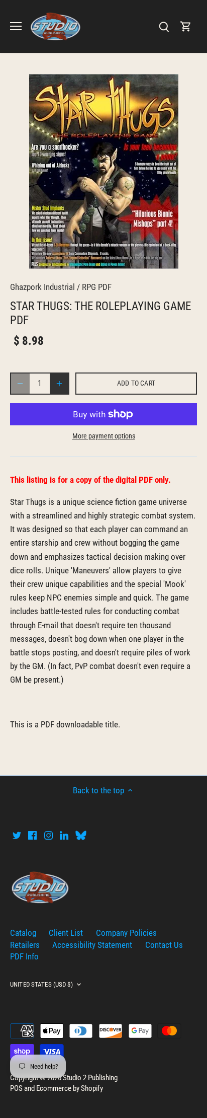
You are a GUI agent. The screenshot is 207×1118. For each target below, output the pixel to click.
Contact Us (164, 945)
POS (16, 1088)
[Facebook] (32, 835)
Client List (66, 933)
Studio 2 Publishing (90, 1077)
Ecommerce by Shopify (69, 1088)
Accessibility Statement (92, 945)
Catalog (23, 933)
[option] (103, 171)
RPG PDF (97, 287)
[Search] (164, 26)
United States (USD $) (41, 984)
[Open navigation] (16, 26)
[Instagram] (48, 835)
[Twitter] (17, 835)
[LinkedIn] (64, 835)
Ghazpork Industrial (42, 287)
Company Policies (126, 933)
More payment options (103, 436)
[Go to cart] (186, 26)
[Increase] (59, 383)
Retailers (25, 945)
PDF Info (24, 956)
